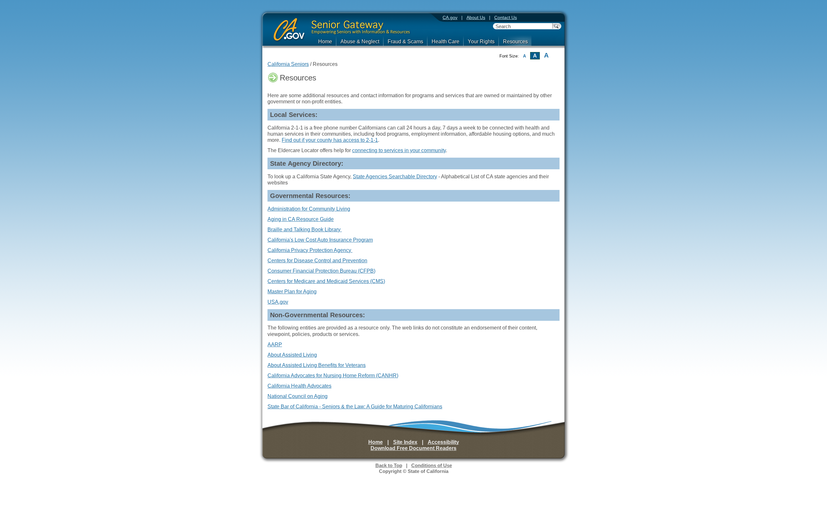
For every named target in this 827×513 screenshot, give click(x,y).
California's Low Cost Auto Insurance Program (320, 240)
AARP (274, 344)
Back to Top (388, 465)
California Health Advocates (299, 386)
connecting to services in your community (399, 150)
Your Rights (481, 41)
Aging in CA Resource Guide (300, 219)
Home (325, 41)
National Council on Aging (297, 396)
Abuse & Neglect (359, 41)
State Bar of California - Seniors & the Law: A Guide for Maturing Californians (354, 406)
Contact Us (505, 17)
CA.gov (450, 17)
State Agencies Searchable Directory (395, 176)
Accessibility (443, 442)
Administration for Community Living (308, 209)
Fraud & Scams (405, 41)
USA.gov (277, 302)
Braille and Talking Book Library (304, 229)
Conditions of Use (431, 465)
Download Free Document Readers (413, 448)
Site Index (405, 442)
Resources (515, 41)
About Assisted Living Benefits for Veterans (316, 365)
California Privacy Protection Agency (309, 250)
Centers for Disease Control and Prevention (317, 260)
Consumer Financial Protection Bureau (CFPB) (321, 271)
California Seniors (288, 64)
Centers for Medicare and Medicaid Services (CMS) (326, 281)
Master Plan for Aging (292, 291)
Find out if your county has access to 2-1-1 (330, 140)
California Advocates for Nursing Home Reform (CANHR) (332, 375)
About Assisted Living (292, 355)
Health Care (445, 41)
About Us (475, 17)
